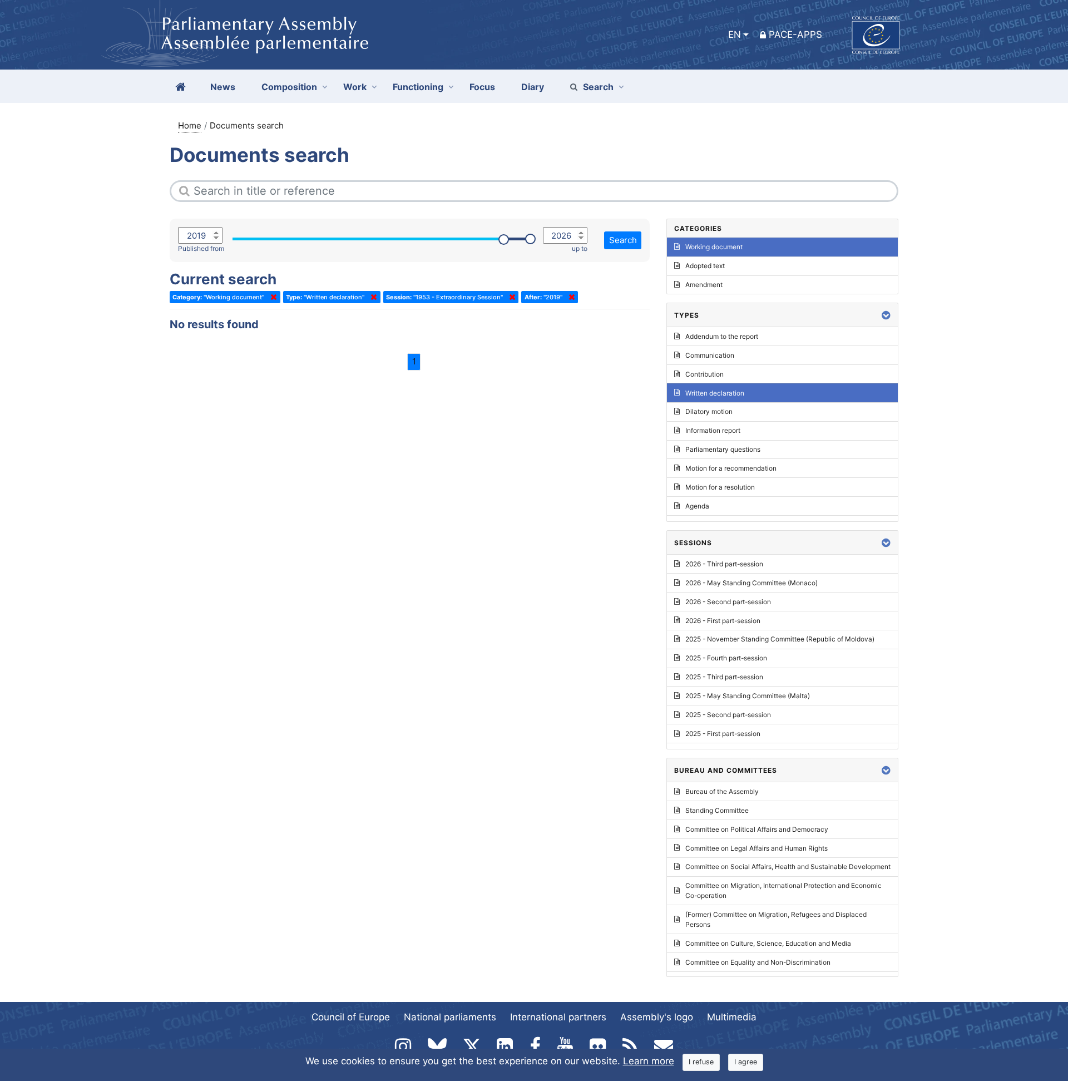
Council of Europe (351, 1017)
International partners (558, 1017)
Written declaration (714, 393)
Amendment (704, 284)
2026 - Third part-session (724, 564)
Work (355, 86)
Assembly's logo (656, 1017)
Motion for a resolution (720, 487)
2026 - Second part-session (728, 602)
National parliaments (450, 1017)
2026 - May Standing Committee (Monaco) (751, 583)
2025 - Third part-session (724, 677)
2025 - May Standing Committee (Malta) (747, 696)
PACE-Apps (795, 34)
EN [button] (734, 34)
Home (189, 125)
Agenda (697, 506)
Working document (714, 247)
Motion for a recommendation (731, 468)
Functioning (418, 86)
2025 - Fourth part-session (726, 658)
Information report (712, 430)
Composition (289, 86)
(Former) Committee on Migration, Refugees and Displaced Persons (776, 919)
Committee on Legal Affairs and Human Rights (756, 848)
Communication (709, 355)
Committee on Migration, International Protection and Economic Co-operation (783, 890)
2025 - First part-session (722, 733)
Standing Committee (717, 810)
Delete (271, 297)
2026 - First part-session (722, 620)
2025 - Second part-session (728, 714)
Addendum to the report (721, 336)
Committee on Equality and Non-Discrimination (757, 962)
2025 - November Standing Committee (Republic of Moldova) (779, 639)
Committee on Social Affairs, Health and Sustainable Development (788, 866)
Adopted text (705, 265)
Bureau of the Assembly (722, 791)
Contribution (704, 374)
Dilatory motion (709, 411)
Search (598, 86)
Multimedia (731, 1017)
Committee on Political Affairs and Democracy (756, 829)
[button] (886, 315)
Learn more (648, 1061)
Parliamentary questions (722, 449)
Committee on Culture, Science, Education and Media (768, 943)
